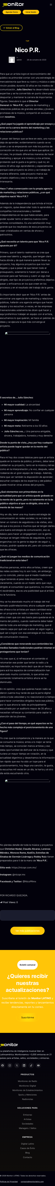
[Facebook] (2, 1065)
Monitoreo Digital (27, 1085)
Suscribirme (27, 1017)
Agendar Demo (12, 12)
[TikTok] (31, 1065)
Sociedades (27, 1123)
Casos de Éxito (27, 1148)
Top (27, 41)
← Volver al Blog (11, 28)
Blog (27, 1152)
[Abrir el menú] (50, 4)
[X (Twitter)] (16, 1065)
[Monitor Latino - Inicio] (13, 4)
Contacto (27, 1157)
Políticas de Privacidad (9, 1182)
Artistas (27, 1119)
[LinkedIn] (24, 1065)
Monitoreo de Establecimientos (27, 1090)
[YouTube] (38, 1065)
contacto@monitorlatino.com (32, 1182)
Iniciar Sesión (31, 12)
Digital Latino (27, 1143)
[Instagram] (9, 1065)
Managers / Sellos (27, 1128)
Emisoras (27, 1114)
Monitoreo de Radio (27, 1081)
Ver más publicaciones (27, 930)
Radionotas (27, 1099)
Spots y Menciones (27, 1094)
